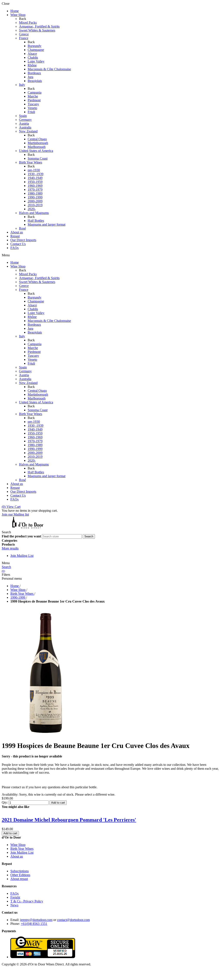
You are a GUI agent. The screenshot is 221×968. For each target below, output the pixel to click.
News (14, 905)
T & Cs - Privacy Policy (26, 901)
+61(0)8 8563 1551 (34, 924)
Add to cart (58, 802)
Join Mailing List (21, 555)
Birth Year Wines (21, 848)
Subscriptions (19, 871)
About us (16, 856)
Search (6, 567)
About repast (19, 879)
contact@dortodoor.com (73, 920)
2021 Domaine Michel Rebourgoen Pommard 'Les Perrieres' (69, 820)
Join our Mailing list (15, 514)
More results (10, 548)
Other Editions (20, 875)
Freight (15, 897)
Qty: (5, 802)
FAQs (14, 893)
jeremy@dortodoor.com (36, 920)
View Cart (11, 506)
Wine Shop (17, 845)
